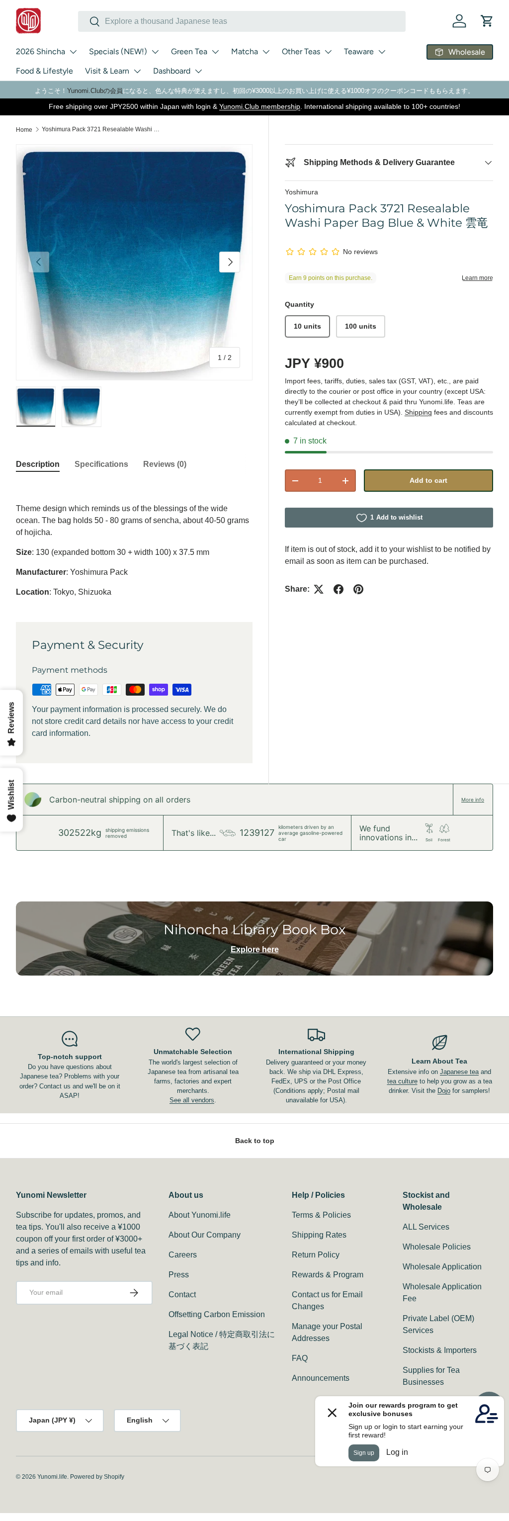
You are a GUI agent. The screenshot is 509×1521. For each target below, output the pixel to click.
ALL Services (426, 1227)
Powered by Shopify (97, 1476)
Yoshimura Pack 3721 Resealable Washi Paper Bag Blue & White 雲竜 (101, 129)
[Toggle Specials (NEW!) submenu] (155, 52)
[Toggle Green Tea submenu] (215, 52)
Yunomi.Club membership (259, 106)
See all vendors (192, 1100)
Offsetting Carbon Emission (217, 1314)
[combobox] (242, 21)
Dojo (443, 1090)
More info (472, 800)
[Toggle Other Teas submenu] (328, 52)
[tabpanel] (134, 540)
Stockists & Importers (440, 1350)
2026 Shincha (40, 51)
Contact (182, 1294)
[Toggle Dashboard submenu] (198, 71)
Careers (183, 1255)
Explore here (255, 949)
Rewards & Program (327, 1274)
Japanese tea (459, 1071)
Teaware (359, 51)
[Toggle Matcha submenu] (266, 52)
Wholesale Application (442, 1266)
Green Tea (189, 51)
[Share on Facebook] (338, 589)
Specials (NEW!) (118, 51)
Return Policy (315, 1255)
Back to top (254, 1141)
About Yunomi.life (200, 1215)
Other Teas (301, 51)
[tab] (38, 464)
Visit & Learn (107, 71)
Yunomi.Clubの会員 (95, 90)
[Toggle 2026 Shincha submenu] (73, 52)
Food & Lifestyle (44, 71)
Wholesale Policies (437, 1247)
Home (24, 129)
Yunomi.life (52, 1476)
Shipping (418, 412)
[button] (487, 21)
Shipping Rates (319, 1235)
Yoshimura (301, 192)
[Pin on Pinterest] (358, 589)
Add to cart (428, 480)
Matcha (244, 51)
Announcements (320, 1378)
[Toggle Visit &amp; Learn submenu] (137, 71)
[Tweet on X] (319, 589)
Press (179, 1274)
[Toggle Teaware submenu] (382, 52)
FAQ (300, 1358)
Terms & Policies (321, 1215)
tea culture (402, 1081)
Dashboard (171, 71)
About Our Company (205, 1235)
